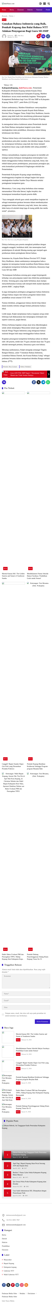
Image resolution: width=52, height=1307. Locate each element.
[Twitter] (39, 382)
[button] (40, 3)
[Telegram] (43, 382)
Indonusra (10, 35)
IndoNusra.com (25, 88)
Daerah (4, 1239)
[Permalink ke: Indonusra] (4, 36)
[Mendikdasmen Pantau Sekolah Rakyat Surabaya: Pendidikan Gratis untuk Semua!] (38, 481)
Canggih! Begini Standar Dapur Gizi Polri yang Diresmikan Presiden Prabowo (13, 766)
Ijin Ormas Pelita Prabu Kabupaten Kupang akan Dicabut (29, 1183)
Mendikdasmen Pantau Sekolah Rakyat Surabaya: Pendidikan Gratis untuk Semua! (37, 576)
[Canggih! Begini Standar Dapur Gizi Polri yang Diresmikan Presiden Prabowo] (13, 672)
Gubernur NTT (9, 1271)
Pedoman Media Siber (9, 1293)
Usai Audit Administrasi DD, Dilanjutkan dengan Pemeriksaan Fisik (29, 1192)
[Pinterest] (13, 1285)
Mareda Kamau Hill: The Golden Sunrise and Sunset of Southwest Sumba (13, 576)
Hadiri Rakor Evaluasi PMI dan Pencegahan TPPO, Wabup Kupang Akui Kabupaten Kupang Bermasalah (13, 957)
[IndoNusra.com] (8, 3)
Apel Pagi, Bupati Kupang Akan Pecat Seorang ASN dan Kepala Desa (29, 1165)
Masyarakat (7, 1260)
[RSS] (26, 1285)
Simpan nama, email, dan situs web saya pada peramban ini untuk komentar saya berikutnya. (25, 1014)
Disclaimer (31, 1293)
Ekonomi (5, 1250)
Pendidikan (6, 1246)
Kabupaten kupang (10, 1267)
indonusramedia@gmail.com (16, 1225)
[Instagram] (22, 1285)
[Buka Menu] (44, 3)
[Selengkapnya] (26, 1210)
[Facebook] (34, 382)
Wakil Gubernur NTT (11, 1274)
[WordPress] (17, 1285)
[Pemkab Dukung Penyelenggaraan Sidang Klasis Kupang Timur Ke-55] (38, 862)
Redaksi (22, 1293)
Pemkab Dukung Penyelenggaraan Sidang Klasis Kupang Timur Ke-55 (37, 957)
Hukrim (4, 1242)
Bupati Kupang (9, 1263)
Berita (4, 19)
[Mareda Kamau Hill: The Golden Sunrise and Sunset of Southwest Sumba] (13, 481)
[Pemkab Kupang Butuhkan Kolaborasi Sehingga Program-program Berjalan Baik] (38, 672)
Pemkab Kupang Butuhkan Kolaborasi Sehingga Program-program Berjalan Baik (37, 766)
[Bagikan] (48, 36)
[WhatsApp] (48, 382)
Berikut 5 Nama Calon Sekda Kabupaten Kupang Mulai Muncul (29, 1174)
